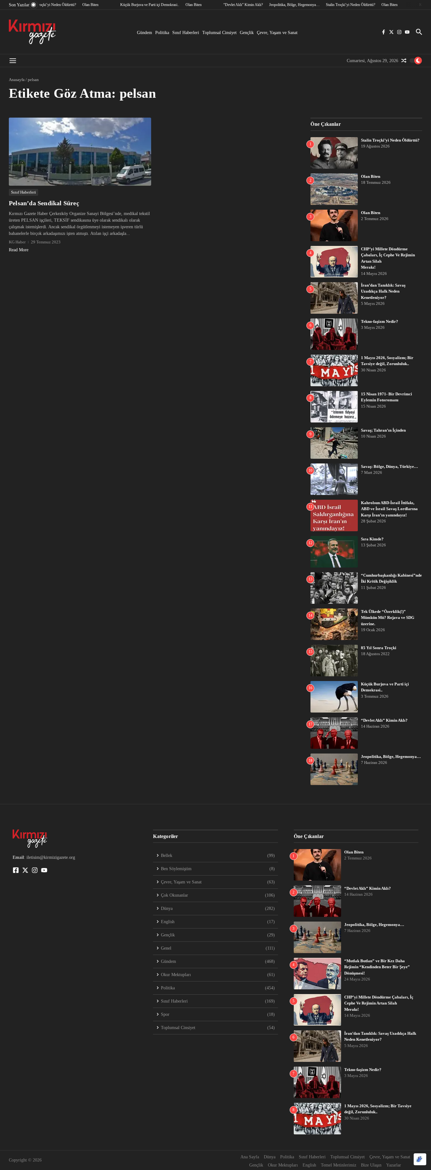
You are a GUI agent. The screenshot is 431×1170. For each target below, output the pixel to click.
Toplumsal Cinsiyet (219, 32)
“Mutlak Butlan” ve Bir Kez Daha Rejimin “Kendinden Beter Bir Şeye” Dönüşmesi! (377, 966)
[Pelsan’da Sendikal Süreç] (80, 152)
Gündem (144, 32)
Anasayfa (17, 79)
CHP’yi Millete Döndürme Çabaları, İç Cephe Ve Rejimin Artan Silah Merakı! (378, 1003)
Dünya (269, 1157)
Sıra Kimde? (372, 539)
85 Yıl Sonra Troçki (378, 647)
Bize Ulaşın (371, 1165)
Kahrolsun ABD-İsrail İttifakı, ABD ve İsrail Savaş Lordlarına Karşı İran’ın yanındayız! (389, 508)
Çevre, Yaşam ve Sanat (277, 32)
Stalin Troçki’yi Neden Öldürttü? (390, 140)
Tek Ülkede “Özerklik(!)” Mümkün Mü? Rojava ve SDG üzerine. (387, 617)
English (309, 1165)
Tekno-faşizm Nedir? (379, 321)
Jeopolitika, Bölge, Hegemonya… (391, 756)
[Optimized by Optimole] (420, 1159)
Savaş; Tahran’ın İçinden (383, 430)
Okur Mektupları (283, 1165)
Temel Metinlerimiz (338, 1165)
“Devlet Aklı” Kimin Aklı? (384, 720)
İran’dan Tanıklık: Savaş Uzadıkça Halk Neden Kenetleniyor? (383, 291)
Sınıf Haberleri (185, 32)
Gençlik (247, 32)
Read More (18, 249)
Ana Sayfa (249, 1157)
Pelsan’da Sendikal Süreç (44, 203)
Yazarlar (393, 1165)
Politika (162, 32)
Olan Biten (370, 176)
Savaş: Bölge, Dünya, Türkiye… (389, 466)
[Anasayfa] (32, 32)
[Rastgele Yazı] (403, 60)
